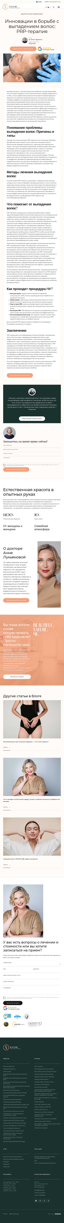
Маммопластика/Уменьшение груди (14, 1123)
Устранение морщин (41, 1128)
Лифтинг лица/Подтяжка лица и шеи (15, 1118)
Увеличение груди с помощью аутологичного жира (12, 1134)
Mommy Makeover (8, 1066)
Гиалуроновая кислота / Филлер (44, 1077)
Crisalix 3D (6, 1166)
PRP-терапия (38, 1066)
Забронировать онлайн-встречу (23, 49)
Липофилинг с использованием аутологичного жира (13, 1114)
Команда (6, 1161)
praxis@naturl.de (39, 1190)
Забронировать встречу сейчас (20, 375)
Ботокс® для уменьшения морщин (45, 1071)
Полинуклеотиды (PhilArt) (42, 1121)
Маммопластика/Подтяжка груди (13, 1120)
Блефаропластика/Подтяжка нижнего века (15, 1078)
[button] (48, 7)
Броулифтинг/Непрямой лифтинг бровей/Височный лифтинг (16, 1086)
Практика (6, 1164)
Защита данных (14, 1214)
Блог (35, 1160)
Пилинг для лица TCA (41, 1109)
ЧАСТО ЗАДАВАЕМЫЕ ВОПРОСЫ (45, 1163)
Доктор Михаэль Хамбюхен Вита (13, 1159)
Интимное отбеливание (41, 1084)
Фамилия (36, 969)
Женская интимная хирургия (12, 1099)
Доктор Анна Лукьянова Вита (12, 1156)
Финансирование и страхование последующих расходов (44, 1157)
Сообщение (7, 987)
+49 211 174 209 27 (39, 1192)
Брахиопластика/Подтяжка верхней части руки (14, 1082)
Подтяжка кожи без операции (44, 1112)
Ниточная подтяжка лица (42, 1104)
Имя (4, 969)
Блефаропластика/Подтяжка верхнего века (15, 1074)
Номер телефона (8, 981)
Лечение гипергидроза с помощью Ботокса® (45, 1098)
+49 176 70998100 (39, 1195)
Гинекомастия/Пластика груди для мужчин (14, 1096)
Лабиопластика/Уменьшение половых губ (15, 1107)
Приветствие (7, 962)
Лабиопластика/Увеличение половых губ (16, 1104)
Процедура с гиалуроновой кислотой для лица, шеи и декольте (47, 1124)
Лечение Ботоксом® (40, 1087)
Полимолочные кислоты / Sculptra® (45, 1118)
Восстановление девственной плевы (14, 1093)
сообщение (6, 457)
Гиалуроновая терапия (41, 1079)
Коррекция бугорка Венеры (12, 1102)
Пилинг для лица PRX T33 (42, 1107)
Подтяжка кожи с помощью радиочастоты (43, 1115)
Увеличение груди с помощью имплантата (12, 1138)
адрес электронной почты (12, 975)
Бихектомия (7, 1071)
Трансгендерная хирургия (11, 1128)
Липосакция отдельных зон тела (13, 1111)
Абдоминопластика (9, 1069)
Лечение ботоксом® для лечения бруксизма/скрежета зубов (44, 1090)
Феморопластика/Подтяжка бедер (14, 1141)
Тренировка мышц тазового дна (13, 1131)
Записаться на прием (17, 677)
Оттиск (5, 1214)
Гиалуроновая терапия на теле (43, 1082)
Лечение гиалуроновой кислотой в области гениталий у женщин (45, 1094)
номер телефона (8, 453)
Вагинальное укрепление (11, 1090)
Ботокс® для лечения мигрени (44, 1069)
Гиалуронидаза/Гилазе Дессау (43, 1074)
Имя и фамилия (7, 445)
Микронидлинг (39, 1102)
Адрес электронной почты (10, 449)
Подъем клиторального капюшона (14, 1125)
